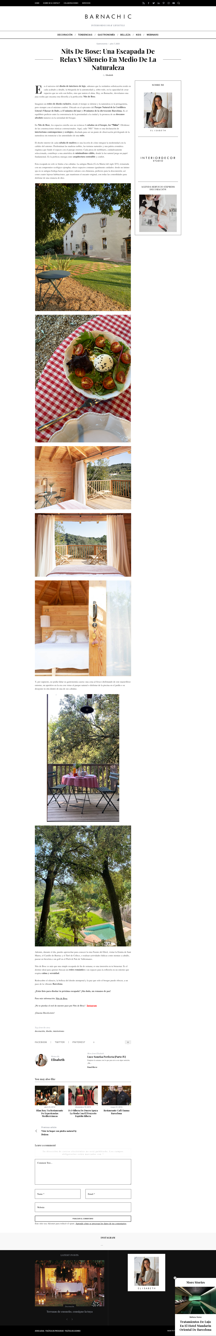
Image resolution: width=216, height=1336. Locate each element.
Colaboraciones (71, 3)
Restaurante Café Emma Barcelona (116, 1112)
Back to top (172, 1331)
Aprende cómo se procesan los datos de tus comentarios (101, 1223)
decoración (40, 1030)
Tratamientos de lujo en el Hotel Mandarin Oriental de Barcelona (195, 1325)
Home (37, 3)
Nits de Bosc (62, 998)
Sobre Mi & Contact (51, 3)
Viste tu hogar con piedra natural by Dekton (59, 1131)
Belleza (193, 1317)
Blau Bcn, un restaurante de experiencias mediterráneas (49, 1113)
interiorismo (58, 1030)
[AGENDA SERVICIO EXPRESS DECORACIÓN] (158, 213)
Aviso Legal (39, 1331)
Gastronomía (101, 44)
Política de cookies (72, 1331)
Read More (92, 1067)
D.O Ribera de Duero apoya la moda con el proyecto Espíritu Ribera (83, 1113)
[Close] (175, 1277)
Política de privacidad (55, 1331)
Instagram (92, 1005)
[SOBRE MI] (158, 111)
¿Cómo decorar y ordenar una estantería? (69, 1311)
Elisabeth (109, 75)
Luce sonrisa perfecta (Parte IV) (106, 1056)
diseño (49, 1030)
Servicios (86, 3)
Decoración (69, 1306)
